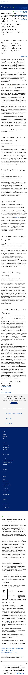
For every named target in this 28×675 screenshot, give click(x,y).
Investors (4, 476)
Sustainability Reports (6, 494)
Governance (5, 492)
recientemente (17, 217)
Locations (3, 648)
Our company (5, 443)
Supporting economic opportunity (8, 460)
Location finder (5, 436)
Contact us (8, 648)
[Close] (26, 663)
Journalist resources (6, 505)
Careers (2, 650)
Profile (4, 479)
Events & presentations (6, 483)
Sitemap (15, 652)
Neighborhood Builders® (13, 85)
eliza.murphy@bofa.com (6, 386)
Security (11, 650)
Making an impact (6, 454)
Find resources (5, 464)
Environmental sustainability (7, 462)
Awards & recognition (6, 507)
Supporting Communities (6, 392)
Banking (4, 431)
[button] (25, 2)
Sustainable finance (6, 458)
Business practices (6, 447)
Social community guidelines (6, 652)
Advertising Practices (5, 654)
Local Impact (5, 456)
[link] (14, 414)
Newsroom (6, 7)
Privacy (7, 650)
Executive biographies (6, 503)
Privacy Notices (20, 673)
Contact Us (4, 434)
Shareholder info (5, 488)
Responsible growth (6, 445)
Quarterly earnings (5, 481)
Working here (5, 469)
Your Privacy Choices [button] (15, 654)
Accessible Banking (19, 648)
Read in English (24, 56)
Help (3, 438)
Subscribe (14, 403)
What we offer (5, 449)
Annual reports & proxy (6, 490)
